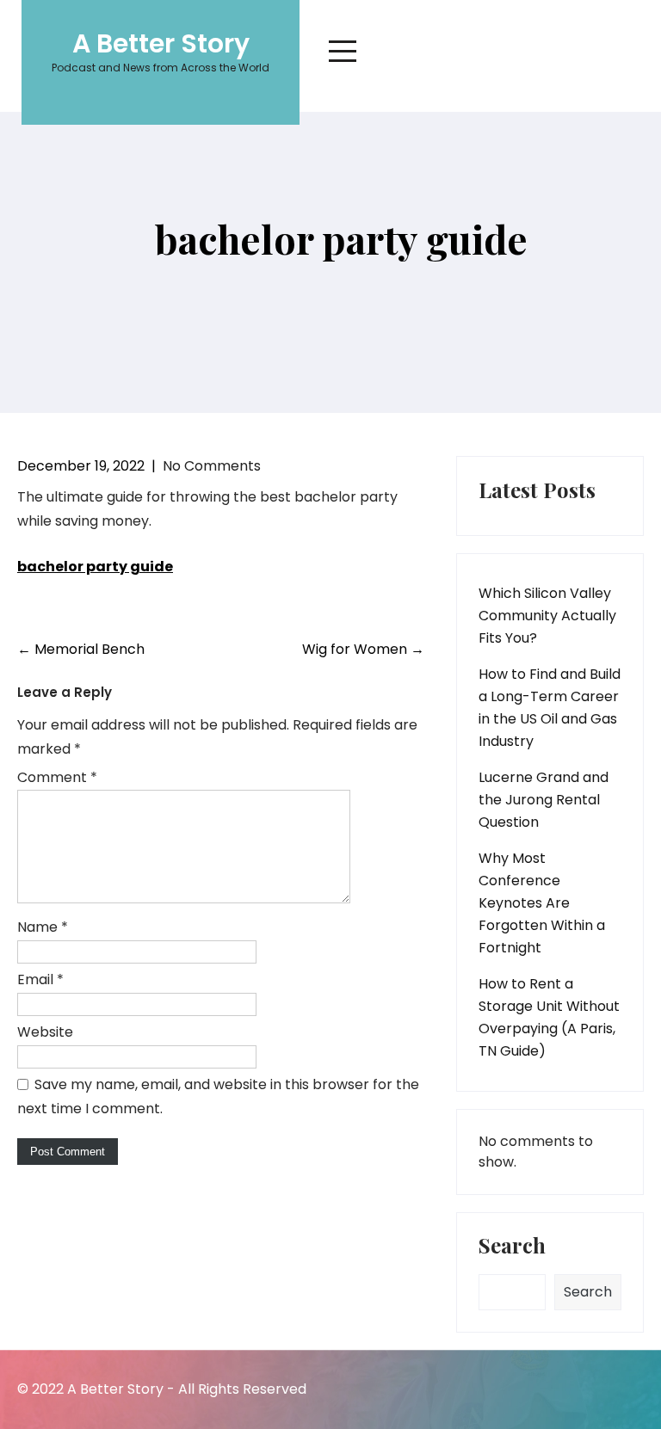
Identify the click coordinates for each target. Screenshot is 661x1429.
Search (512, 1247)
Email (40, 979)
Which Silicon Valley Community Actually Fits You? (547, 615)
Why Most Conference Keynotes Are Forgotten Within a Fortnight (542, 903)
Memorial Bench (81, 649)
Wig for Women (363, 649)
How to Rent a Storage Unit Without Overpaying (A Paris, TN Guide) (549, 1017)
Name (42, 927)
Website (45, 1032)
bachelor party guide (95, 566)
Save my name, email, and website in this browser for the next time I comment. (218, 1096)
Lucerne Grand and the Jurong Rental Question (543, 799)
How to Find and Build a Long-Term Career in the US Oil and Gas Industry (550, 707)
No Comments (212, 466)
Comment (57, 777)
